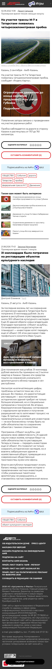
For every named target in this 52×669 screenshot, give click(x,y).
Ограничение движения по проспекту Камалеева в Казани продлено (28, 224)
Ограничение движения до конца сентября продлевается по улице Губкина (23, 97)
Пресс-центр (38, 543)
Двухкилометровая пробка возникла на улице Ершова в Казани (29, 207)
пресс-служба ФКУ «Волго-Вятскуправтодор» (23, 65)
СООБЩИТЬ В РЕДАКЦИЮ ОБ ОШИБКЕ (22, 578)
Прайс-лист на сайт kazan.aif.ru (21, 568)
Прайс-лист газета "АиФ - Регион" (21, 565)
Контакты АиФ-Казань (15, 561)
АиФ (24, 298)
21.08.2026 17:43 (8, 247)
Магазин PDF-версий (14, 547)
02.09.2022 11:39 (8, 11)
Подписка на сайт (12, 557)
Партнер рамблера (25, 656)
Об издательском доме (15, 543)
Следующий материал (25, 662)
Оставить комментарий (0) (26, 155)
